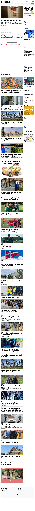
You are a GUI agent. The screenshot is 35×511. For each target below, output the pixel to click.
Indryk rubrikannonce (27, 105)
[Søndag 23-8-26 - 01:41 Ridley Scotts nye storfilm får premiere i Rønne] (12, 238)
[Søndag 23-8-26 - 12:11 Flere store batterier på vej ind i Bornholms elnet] (12, 100)
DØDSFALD (25, 21)
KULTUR (2, 243)
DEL (2, 25)
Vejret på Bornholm (29, 130)
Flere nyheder (26, 28)
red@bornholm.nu (3, 492)
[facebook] (17, 494)
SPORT (1, 228)
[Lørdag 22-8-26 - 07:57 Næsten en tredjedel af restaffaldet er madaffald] (12, 434)
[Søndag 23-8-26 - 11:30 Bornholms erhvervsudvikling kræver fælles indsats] (12, 148)
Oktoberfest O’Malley (27, 90)
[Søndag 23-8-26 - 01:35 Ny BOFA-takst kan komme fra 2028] (12, 274)
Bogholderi (19, 489)
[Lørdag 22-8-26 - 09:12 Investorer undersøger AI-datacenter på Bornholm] (12, 395)
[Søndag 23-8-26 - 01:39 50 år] (12, 254)
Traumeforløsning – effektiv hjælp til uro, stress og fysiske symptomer (28, 101)
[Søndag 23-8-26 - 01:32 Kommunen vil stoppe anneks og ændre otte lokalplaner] (12, 82)
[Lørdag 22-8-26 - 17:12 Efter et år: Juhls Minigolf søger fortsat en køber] (12, 326)
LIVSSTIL (2, 479)
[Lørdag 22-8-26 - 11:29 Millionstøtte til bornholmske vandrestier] (12, 379)
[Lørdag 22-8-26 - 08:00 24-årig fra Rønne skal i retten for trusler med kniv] (12, 418)
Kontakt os (19, 488)
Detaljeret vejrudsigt (29, 131)
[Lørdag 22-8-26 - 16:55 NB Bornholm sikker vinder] (12, 290)
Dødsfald (25, 17)
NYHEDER (25, 47)
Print (5, 25)
